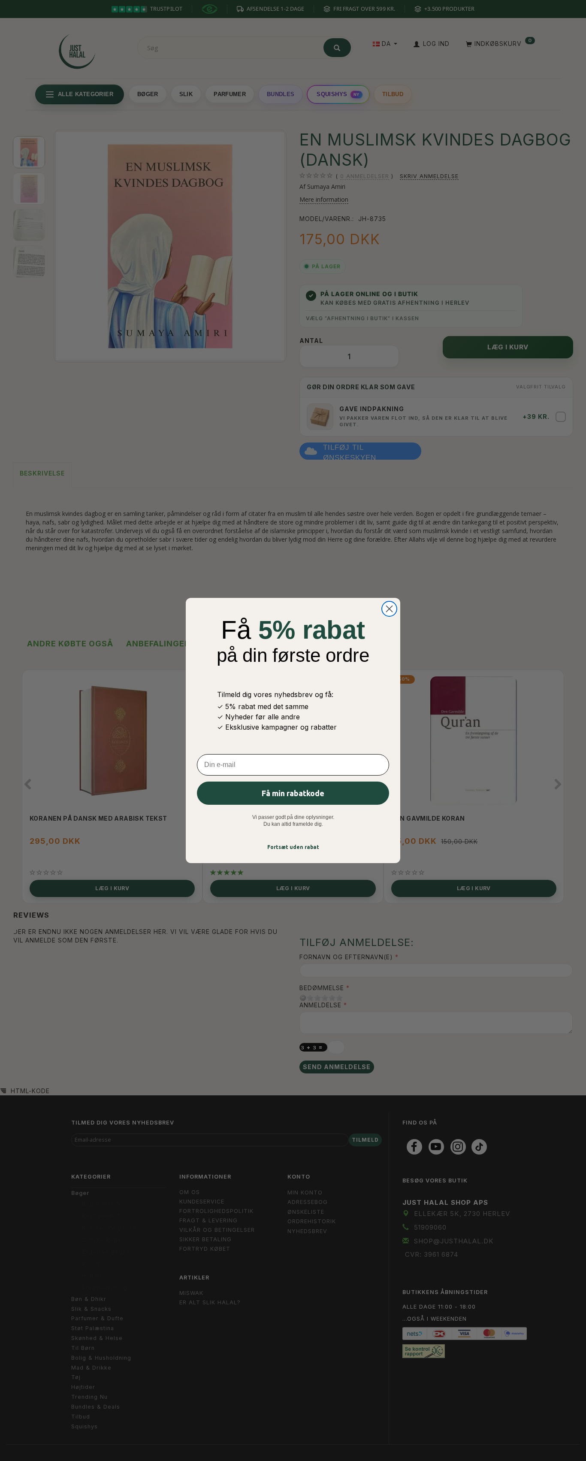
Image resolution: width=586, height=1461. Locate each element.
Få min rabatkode (293, 793)
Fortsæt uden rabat (293, 847)
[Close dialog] (389, 608)
